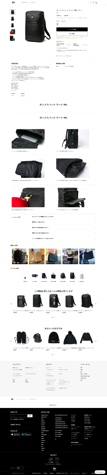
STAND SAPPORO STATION (60, 423)
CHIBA (42, 432)
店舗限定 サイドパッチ (89, 428)
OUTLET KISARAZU (58, 430)
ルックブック (74, 438)
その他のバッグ (49, 383)
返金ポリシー (85, 473)
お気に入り (73, 419)
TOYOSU (42, 425)
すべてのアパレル (50, 375)
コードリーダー (87, 436)
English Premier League (85, 376)
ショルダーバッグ (50, 382)
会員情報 (73, 421)
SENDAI (42, 438)
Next (12, 42)
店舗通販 (86, 438)
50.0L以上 (82, 281)
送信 (30, 415)
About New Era (87, 417)
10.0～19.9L (44, 281)
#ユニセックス (14, 90)
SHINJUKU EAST (44, 417)
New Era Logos (87, 419)
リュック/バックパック (61, 17)
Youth (14, 382)
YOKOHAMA (43, 428)
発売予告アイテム (29, 367)
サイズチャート (74, 436)
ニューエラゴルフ (16, 373)
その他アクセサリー (63, 388)
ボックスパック (72, 17)
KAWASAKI (43, 426)
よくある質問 (74, 434)
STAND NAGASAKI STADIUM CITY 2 (61, 427)
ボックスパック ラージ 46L (84, 17)
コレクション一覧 (75, 426)
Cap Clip (17, 209)
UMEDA (42, 436)
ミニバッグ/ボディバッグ (64, 382)
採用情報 (52, 473)
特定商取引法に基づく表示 (62, 473)
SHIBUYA (42, 421)
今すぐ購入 (72, 33)
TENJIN (42, 450)
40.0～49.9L (72, 281)
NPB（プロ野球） (84, 374)
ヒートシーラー (87, 432)
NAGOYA (42, 442)
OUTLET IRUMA (58, 432)
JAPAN (18, 468)
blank (56, 417)
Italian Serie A (83, 378)
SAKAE (42, 444)
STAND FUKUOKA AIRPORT (60, 421)
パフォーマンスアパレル (30, 373)
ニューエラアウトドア (17, 375)
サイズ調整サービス (88, 434)
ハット (60, 367)
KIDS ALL (27, 382)
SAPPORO (43, 440)
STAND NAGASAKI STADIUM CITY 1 (61, 425)
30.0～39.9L (63, 281)
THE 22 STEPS (87, 421)
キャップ (48, 367)
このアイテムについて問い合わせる (64, 55)
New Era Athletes (87, 422)
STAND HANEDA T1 (58, 418)
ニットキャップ (49, 369)
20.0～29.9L (53, 281)
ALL (55, 439)
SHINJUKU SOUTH (44, 415)
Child (26, 380)
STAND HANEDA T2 (58, 420)
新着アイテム (15, 367)
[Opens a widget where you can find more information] (100, 472)
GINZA (42, 419)
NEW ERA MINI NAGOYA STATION (61, 415)
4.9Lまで (25, 281)
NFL (81, 371)
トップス (48, 373)
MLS (81, 380)
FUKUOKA (43, 448)
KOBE (42, 446)
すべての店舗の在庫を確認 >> (62, 48)
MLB (81, 367)
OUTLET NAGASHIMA (59, 434)
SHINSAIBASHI (44, 434)
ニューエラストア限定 (17, 369)
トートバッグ (61, 380)
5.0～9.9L (35, 281)
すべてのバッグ (62, 383)
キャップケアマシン (88, 430)
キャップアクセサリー (51, 388)
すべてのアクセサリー (51, 390)
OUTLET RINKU (58, 436)
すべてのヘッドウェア (63, 369)
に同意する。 (19, 419)
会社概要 (45, 473)
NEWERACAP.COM (36, 473)
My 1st (14, 380)
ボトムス (61, 373)
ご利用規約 (15, 419)
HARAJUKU (43, 423)
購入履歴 (73, 417)
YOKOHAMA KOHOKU (45, 430)
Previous (12, 8)
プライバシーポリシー (75, 473)
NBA (81, 369)
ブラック (23, 95)
